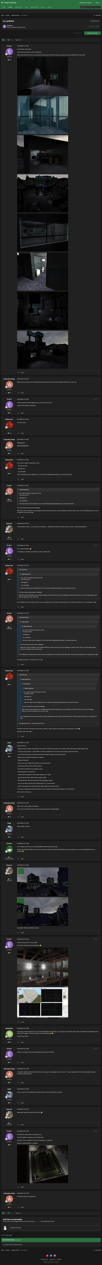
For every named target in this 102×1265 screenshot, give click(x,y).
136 (10, 59)
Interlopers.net (21, 442)
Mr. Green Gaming (8, 3)
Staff (26, 7)
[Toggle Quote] (19, 489)
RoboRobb (9, 1028)
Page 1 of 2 (18, 40)
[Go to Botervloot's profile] (9, 424)
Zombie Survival (21, 27)
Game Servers (18, 7)
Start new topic (78, 33)
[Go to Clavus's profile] (9, 491)
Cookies (59, 1259)
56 (10, 756)
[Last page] (12, 40)
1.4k (10, 537)
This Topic (92, 7)
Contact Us (52, 1259)
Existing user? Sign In (86, 2)
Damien (9, 843)
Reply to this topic (92, 33)
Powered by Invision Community (51, 1262)
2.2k (10, 433)
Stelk (9, 742)
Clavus (9, 485)
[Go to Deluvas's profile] (9, 529)
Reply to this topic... (16, 1227)
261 (10, 392)
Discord (49, 7)
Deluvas (9, 523)
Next (8, 40)
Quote (22, 372)
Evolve (9, 46)
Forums (10, 7)
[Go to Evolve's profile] (4, 26)
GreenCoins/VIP (34, 7)
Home (4, 7)
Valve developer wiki (22, 445)
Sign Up (97, 2)
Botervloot (9, 419)
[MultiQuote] (18, 373)
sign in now (38, 1221)
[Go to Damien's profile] (9, 849)
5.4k (10, 499)
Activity (43, 7)
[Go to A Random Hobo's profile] (9, 384)
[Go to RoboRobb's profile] (9, 1034)
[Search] (99, 7)
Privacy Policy (44, 1259)
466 (10, 1042)
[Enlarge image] (30, 548)
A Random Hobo (9, 379)
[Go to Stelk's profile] (9, 748)
